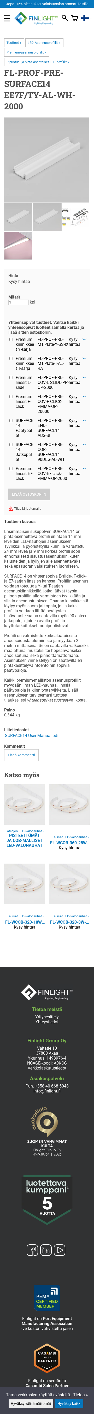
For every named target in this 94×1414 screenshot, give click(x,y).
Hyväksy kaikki (69, 1403)
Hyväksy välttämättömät (31, 1403)
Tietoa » (80, 1394)
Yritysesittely (47, 1016)
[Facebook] (32, 1250)
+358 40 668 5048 (52, 1086)
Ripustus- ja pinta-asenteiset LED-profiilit (38, 62)
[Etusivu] (38, 23)
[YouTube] (59, 1250)
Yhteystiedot (47, 1021)
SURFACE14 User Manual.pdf (32, 735)
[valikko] (7, 18)
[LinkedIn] (46, 1250)
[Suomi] (86, 18)
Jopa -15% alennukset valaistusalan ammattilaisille (47, 4)
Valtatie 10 (47, 1048)
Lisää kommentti (21, 755)
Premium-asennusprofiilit (26, 52)
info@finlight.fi (47, 1091)
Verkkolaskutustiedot (47, 1068)
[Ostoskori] (74, 18)
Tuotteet (14, 43)
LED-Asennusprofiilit (44, 43)
